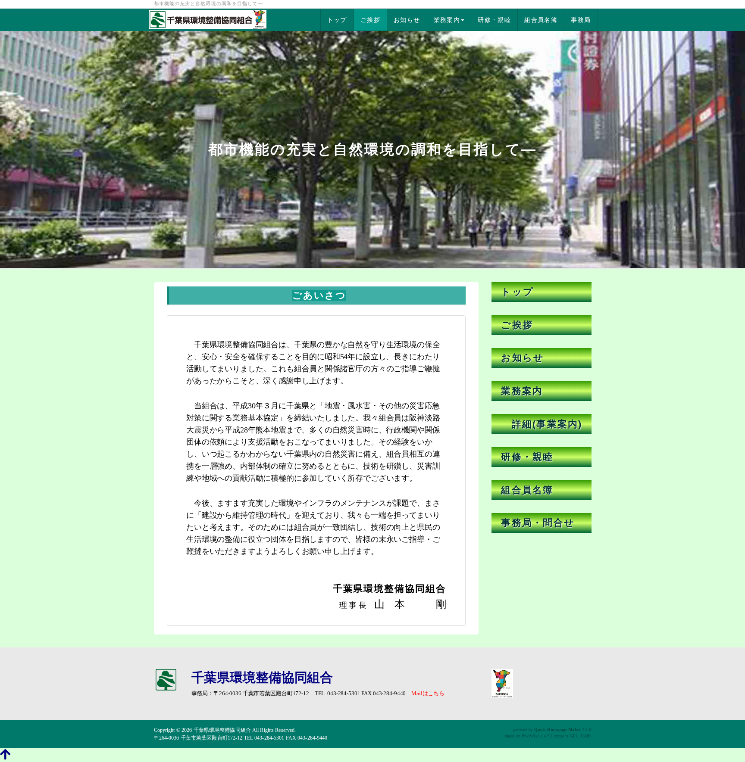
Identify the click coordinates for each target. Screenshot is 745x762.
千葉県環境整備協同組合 (222, 730)
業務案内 (447, 19)
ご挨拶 (370, 19)
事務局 (581, 19)
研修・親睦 (494, 19)
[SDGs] (502, 682)
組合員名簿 (540, 19)
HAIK (586, 736)
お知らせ (407, 19)
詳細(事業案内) (541, 424)
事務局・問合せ (538, 522)
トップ (337, 19)
